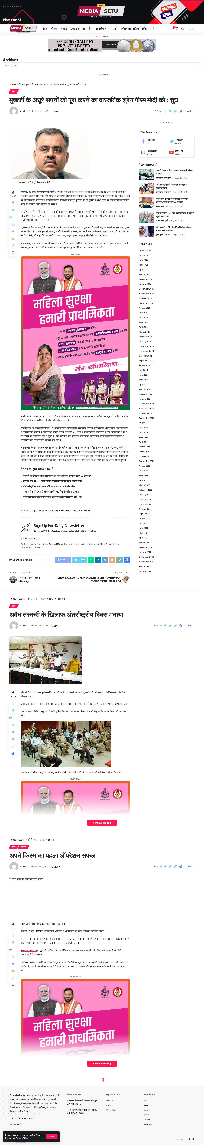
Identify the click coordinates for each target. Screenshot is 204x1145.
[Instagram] (152, 152)
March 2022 (144, 485)
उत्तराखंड (159, 178)
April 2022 (143, 480)
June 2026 (143, 260)
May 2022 (143, 475)
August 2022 (144, 466)
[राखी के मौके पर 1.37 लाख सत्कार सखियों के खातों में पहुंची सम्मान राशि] (146, 217)
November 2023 (146, 408)
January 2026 (145, 284)
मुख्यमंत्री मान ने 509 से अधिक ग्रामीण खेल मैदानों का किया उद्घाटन (51, 491)
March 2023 (144, 447)
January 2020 (145, 571)
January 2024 (145, 399)
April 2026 (144, 269)
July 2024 (143, 370)
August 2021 (144, 518)
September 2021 (146, 514)
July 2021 (143, 523)
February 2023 (145, 451)
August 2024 (145, 365)
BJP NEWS (65, 510)
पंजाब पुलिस (41, 692)
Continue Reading (102, 822)
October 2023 (145, 413)
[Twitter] (181, 141)
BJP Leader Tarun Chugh (48, 510)
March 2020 (144, 566)
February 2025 (145, 336)
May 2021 (143, 533)
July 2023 (143, 427)
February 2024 (145, 394)
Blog (21, 84)
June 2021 (143, 528)
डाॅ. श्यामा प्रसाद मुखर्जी (65, 211)
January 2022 (145, 494)
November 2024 (146, 351)
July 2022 (143, 471)
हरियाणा (167, 234)
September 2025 (146, 303)
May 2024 (143, 380)
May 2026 (143, 265)
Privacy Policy (105, 544)
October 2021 (145, 509)
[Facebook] (152, 141)
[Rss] (193, 1139)
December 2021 (146, 499)
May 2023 (143, 437)
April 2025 (143, 327)
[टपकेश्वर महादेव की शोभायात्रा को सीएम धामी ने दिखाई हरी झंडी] (146, 188)
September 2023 (146, 418)
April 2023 (143, 442)
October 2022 (145, 456)
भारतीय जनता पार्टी (45, 191)
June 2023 (143, 432)
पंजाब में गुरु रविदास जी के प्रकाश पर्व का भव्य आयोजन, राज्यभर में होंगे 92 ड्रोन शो (57, 475)
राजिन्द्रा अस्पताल (29, 950)
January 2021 (145, 552)
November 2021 (146, 504)
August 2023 (144, 423)
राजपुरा (42, 711)
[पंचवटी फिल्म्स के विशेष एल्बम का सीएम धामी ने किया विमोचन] (146, 174)
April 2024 (144, 384)
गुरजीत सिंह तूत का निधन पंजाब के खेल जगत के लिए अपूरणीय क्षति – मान (52, 496)
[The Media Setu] (23, 28)
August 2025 (144, 308)
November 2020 (146, 561)
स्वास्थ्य (23, 847)
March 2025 (144, 332)
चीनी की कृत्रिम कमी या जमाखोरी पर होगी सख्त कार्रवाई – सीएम (49, 486)
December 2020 (146, 557)
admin (23, 111)
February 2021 (145, 547)
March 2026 (144, 274)
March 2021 (144, 542)
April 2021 (143, 538)
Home (12, 84)
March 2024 (144, 389)
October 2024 (145, 356)
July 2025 (143, 312)
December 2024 (146, 346)
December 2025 (146, 289)
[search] (177, 28)
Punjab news (84, 510)
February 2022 (145, 490)
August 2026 (145, 250)
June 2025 (143, 317)
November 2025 (146, 293)
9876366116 (15, 1124)
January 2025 (145, 341)
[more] (153, 28)
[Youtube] (181, 152)
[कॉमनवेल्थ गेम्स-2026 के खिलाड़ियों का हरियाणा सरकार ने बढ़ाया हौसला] (146, 231)
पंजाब (14, 91)
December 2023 (146, 403)
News (74, 510)
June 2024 (143, 375)
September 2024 (147, 360)
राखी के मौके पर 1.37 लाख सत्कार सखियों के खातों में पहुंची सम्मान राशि (52, 481)
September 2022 (146, 461)
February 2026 (145, 279)
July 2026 (143, 255)
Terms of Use (21, 1138)
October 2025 (145, 298)
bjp (33, 510)
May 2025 (143, 322)
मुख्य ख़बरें (167, 178)
